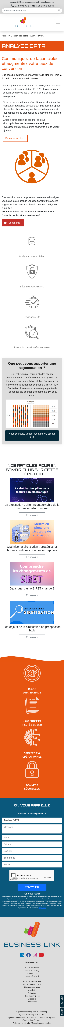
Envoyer (32, 887)
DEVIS (62, 1012)
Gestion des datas (19, 36)
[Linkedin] (22, 956)
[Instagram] (35, 956)
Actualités (32, 993)
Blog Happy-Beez (32, 996)
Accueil (5, 36)
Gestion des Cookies (31, 1020)
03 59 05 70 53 (23, 5)
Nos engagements (32, 987)
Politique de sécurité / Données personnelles (32, 1023)
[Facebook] (28, 956)
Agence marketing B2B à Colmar (22, 1017)
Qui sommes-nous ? (32, 984)
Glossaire (32, 999)
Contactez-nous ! (45, 5)
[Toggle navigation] (58, 22)
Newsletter (32, 990)
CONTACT (62, 1001)
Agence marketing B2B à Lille (31, 1014)
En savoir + (32, 515)
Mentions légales (47, 1017)
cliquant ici (42, 908)
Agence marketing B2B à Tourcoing (31, 1012)
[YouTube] (41, 956)
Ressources (32, 1002)
